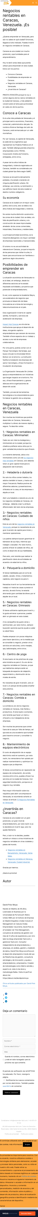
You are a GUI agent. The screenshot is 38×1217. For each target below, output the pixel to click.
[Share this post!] (6, 995)
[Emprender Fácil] (6, 3)
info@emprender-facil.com (18, 1120)
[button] (36, 3)
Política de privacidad (12, 1134)
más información (15, 1144)
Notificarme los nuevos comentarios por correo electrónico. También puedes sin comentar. (18, 1083)
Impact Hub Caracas (11, 324)
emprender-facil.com (15, 1126)
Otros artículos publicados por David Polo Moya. (19, 984)
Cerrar (2, 1206)
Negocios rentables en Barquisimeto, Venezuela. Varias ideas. (20, 853)
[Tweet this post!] (6, 999)
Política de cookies (27, 1134)
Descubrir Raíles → (27, 1213)
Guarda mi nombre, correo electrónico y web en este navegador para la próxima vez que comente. (20, 1060)
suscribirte (7, 1086)
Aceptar (27, 1144)
